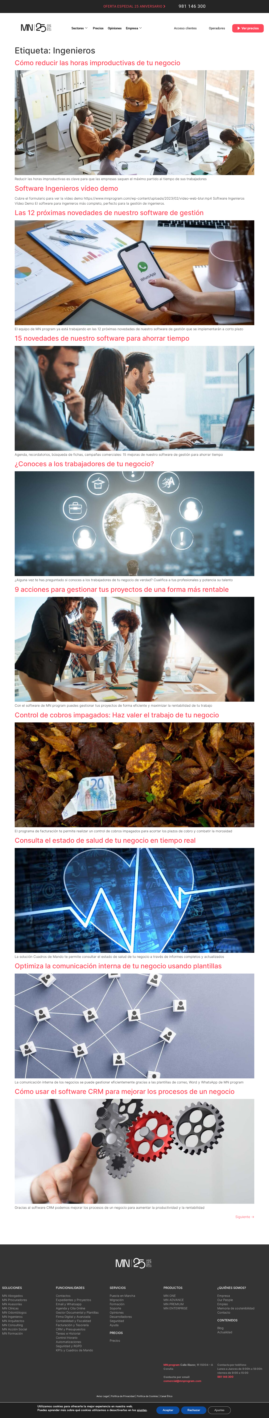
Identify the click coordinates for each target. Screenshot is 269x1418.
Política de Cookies (147, 1396)
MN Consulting (12, 1325)
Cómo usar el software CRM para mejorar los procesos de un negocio (125, 1091)
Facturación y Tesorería (72, 1325)
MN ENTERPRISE (176, 1308)
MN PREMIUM (174, 1304)
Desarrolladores (121, 1316)
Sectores (77, 28)
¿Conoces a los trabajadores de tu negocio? (84, 464)
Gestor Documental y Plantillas (77, 1312)
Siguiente (244, 1217)
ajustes (142, 1410)
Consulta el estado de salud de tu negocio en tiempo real (105, 840)
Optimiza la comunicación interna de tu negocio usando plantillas (118, 966)
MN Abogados (12, 1295)
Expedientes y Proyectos (73, 1300)
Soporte (115, 1308)
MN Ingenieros (12, 1316)
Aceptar (168, 1410)
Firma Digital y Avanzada (73, 1316)
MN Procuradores (14, 1300)
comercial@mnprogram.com (182, 1381)
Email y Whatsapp (69, 1304)
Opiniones (115, 28)
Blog (220, 1328)
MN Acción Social (14, 1329)
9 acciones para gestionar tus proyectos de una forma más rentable (122, 589)
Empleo (222, 1304)
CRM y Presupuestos (71, 1329)
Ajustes (219, 1410)
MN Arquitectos (13, 1321)
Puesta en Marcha (122, 1295)
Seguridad (117, 1321)
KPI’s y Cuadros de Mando (74, 1350)
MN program (172, 1364)
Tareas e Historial (68, 1333)
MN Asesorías (12, 1304)
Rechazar (193, 1410)
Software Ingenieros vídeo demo (66, 188)
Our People (225, 1300)
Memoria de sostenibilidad (235, 1308)
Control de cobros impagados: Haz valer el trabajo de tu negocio (117, 715)
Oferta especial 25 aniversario (133, 6)
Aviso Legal (102, 1396)
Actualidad (224, 1332)
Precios (98, 28)
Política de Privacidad (123, 1396)
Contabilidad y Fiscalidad (73, 1321)
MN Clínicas (10, 1308)
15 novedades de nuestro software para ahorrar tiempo (102, 338)
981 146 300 (192, 6)
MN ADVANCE (174, 1300)
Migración (117, 1300)
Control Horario (67, 1337)
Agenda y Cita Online (70, 1308)
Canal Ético (166, 1396)
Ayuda (114, 1325)
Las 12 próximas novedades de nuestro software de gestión (109, 213)
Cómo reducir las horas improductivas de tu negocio (97, 63)
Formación (117, 1304)
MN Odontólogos (14, 1312)
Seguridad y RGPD (69, 1346)
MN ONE (170, 1295)
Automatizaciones (68, 1342)
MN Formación (12, 1333)
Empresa (132, 28)
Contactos (63, 1295)
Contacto (223, 1312)
